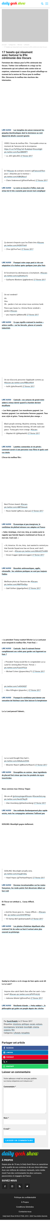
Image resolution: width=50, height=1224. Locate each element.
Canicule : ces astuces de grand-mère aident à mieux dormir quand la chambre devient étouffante (23, 403)
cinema (36, 1027)
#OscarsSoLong (38, 796)
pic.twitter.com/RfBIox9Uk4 (23, 383)
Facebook (10, 1048)
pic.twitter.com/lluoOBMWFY (16, 152)
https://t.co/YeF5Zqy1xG (14, 149)
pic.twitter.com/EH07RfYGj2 (19, 915)
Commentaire (10, 1087)
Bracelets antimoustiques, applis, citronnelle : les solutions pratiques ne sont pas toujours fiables (24, 571)
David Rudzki (12, 1021)
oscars (32, 1024)
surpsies (7, 1030)
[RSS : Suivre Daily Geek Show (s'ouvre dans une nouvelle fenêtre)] (20, 1186)
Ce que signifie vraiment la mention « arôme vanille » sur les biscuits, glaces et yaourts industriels (23, 325)
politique (25, 1024)
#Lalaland (28, 149)
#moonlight (37, 149)
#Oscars (10, 171)
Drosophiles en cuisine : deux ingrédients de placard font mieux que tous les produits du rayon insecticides (24, 775)
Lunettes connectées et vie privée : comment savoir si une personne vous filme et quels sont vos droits (25, 450)
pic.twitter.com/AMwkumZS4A (16, 761)
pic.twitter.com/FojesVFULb (15, 668)
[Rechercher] (42, 4)
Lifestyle (17, 1033)
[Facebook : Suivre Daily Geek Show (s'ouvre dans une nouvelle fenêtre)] (5, 1186)
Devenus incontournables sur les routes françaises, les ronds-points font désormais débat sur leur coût (23, 888)
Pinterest (10, 1057)
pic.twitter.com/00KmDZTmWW (35, 551)
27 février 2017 (27, 156)
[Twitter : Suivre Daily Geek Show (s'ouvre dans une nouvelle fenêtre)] (27, 1186)
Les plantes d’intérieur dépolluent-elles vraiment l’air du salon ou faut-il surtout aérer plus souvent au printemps (23, 929)
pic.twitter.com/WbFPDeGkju (16, 584)
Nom (6, 1118)
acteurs (39, 1024)
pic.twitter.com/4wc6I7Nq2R (15, 799)
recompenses (9, 1027)
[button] (46, 3)
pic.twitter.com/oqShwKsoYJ (16, 276)
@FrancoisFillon (38, 171)
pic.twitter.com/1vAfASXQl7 (15, 686)
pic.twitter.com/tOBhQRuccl (15, 177)
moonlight (28, 1027)
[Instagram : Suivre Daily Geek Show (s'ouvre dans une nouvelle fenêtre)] (12, 1186)
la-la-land (19, 1027)
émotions (17, 1024)
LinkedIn (9, 1052)
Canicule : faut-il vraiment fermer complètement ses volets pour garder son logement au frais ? (24, 651)
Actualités (25, 1033)
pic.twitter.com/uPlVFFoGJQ (28, 994)
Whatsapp (10, 1066)
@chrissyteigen (19, 796)
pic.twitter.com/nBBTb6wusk (16, 507)
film (13, 1030)
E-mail (7, 1129)
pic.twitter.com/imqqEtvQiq (15, 874)
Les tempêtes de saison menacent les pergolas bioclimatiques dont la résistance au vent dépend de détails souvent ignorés (23, 133)
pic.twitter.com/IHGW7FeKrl (15, 245)
